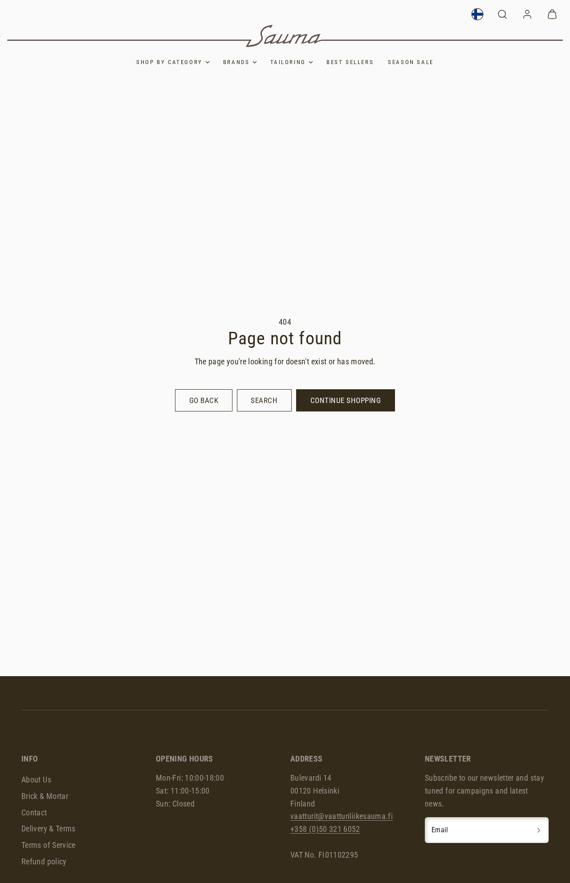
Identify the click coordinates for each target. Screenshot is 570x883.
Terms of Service (48, 845)
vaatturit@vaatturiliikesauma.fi (341, 816)
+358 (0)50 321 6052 (325, 829)
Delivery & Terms (48, 828)
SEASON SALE (411, 62)
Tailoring (288, 62)
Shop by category (169, 62)
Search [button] (264, 400)
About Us (36, 779)
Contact (34, 812)
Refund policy (44, 861)
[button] (502, 14)
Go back (204, 400)
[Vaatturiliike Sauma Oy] (285, 36)
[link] (477, 14)
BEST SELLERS (350, 62)
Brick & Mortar (44, 796)
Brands (236, 62)
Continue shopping (345, 400)
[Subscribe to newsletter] (539, 830)
